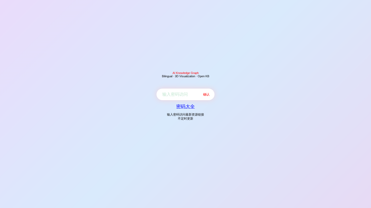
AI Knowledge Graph (186, 73)
